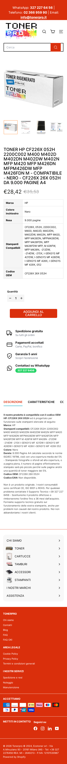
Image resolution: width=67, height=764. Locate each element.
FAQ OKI (7, 639)
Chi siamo (8, 620)
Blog (5, 629)
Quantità (12, 291)
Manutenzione (11, 687)
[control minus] (9, 298)
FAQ (5, 634)
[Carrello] (52, 31)
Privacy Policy (10, 658)
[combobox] (33, 47)
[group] (11, 127)
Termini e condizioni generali (19, 663)
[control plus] (21, 298)
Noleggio (8, 682)
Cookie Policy (10, 653)
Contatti (7, 625)
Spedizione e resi (12, 677)
